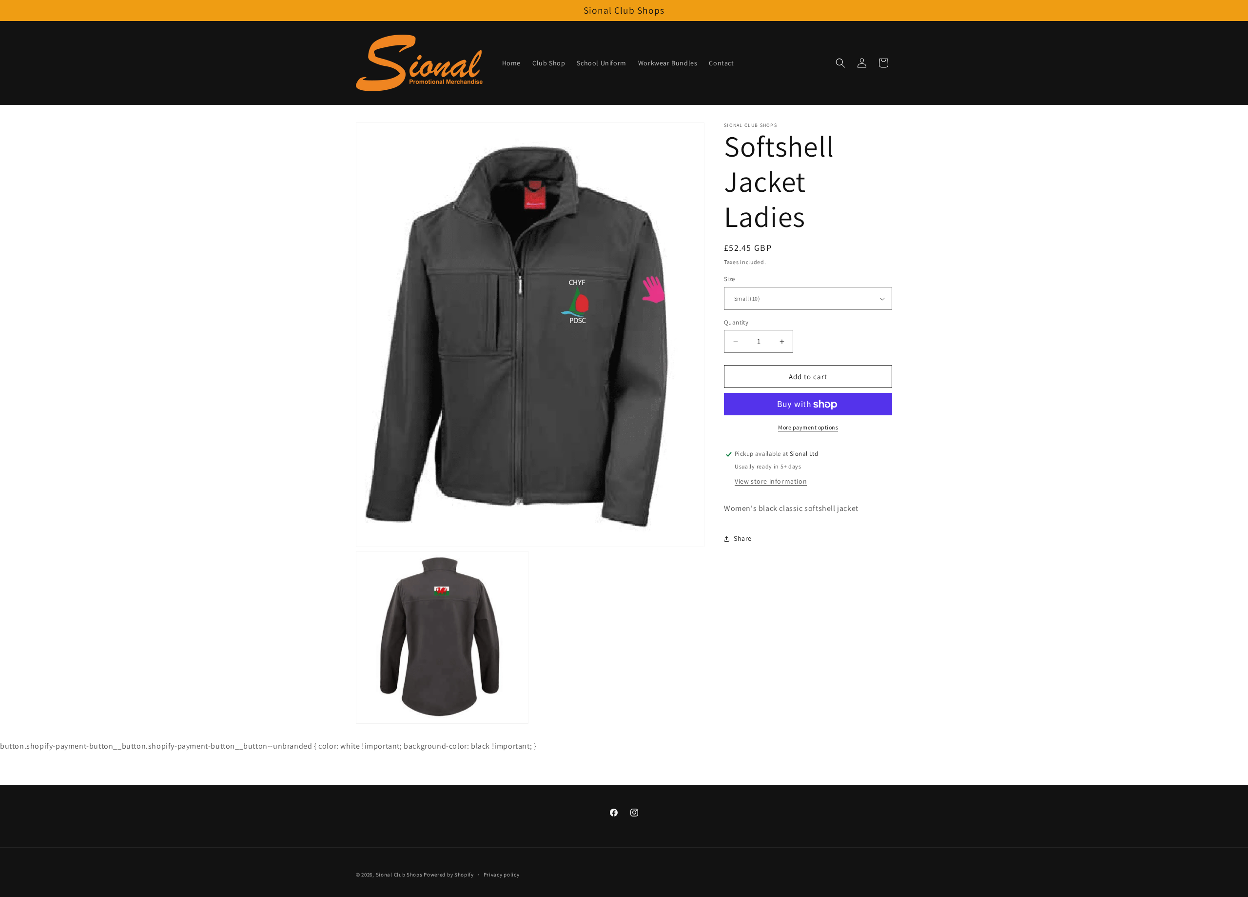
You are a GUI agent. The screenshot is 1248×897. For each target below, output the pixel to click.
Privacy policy (502, 874)
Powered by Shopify (449, 874)
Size (729, 279)
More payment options (808, 427)
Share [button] (743, 538)
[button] (840, 63)
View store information (771, 481)
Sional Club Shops (400, 874)
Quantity (736, 322)
